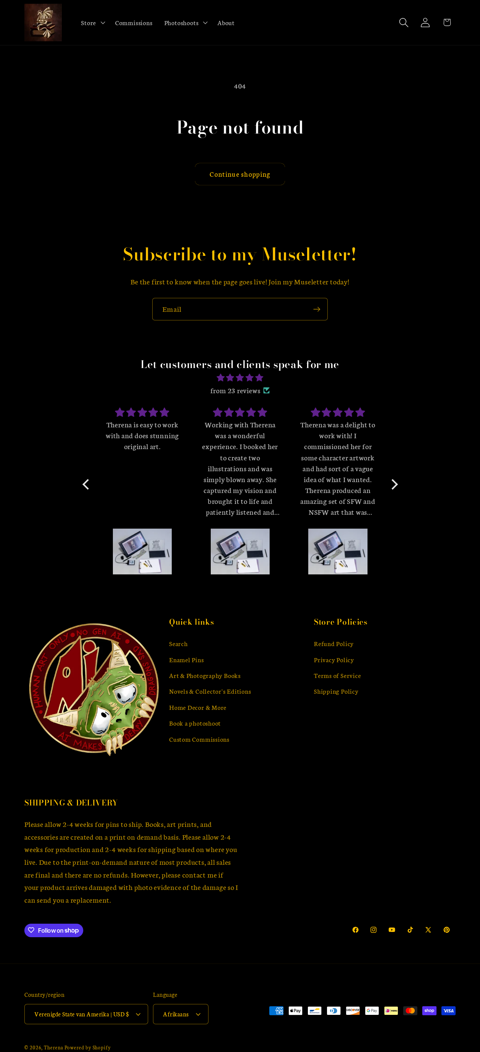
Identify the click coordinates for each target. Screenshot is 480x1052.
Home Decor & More (197, 707)
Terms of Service (337, 675)
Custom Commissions (199, 738)
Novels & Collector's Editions (210, 691)
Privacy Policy (334, 659)
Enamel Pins (186, 659)
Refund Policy (334, 643)
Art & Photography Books (205, 675)
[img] (240, 377)
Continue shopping (240, 174)
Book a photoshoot (195, 722)
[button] (92, 22)
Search (178, 643)
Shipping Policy (336, 691)
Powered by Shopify (87, 1047)
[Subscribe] (316, 309)
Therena (53, 1047)
